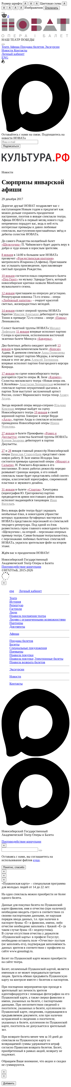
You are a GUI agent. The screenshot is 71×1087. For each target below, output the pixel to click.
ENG (5, 57)
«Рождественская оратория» (35, 258)
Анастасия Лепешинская (36, 384)
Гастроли (15, 608)
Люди (13, 612)
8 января (7, 254)
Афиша (15, 46)
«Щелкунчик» (11, 244)
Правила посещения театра (27, 616)
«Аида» (7, 419)
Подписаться (11, 146)
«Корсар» (55, 349)
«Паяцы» (61, 317)
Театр (6, 46)
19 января (40, 412)
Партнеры (16, 623)
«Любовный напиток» (17, 300)
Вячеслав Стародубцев (26, 454)
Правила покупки (21, 655)
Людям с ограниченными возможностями (37, 619)
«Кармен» (55, 377)
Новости (8, 50)
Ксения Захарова (13, 440)
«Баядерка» (44, 338)
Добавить (8, 1083)
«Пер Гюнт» (10, 279)
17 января (8, 373)
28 (9, 450)
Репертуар (16, 605)
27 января (8, 433)
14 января (8, 310)
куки (36, 860)
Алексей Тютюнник (44, 359)
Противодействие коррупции (21, 566)
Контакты (20, 50)
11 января (22, 331)
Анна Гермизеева (53, 352)
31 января (8, 489)
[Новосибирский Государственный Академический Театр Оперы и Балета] (35, 36)
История (15, 601)
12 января (8, 293)
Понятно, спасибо (13, 867)
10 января (8, 275)
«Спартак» (34, 489)
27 (3, 450)
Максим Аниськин (26, 314)
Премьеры (16, 651)
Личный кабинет (13, 54)
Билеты (14, 644)
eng (11, 591)
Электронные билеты (48, 658)
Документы (17, 626)
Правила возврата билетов (27, 662)
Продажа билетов (32, 46)
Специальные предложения (28, 648)
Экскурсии (52, 46)
